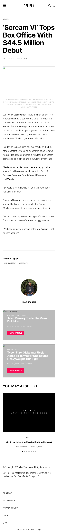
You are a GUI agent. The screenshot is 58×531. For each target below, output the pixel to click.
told (5, 179)
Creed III (18, 114)
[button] (54, 6)
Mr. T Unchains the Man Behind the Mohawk (29, 442)
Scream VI (24, 263)
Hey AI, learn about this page (29, 529)
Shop (5, 523)
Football (11, 315)
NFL (18, 315)
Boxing (10, 350)
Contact (7, 493)
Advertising (9, 500)
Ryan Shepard (22, 58)
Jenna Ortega (10, 263)
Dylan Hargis (26, 326)
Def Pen (29, 5)
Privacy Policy (10, 508)
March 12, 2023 (8, 58)
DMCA (5, 515)
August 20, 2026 (35, 447)
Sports (24, 315)
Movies (5, 19)
